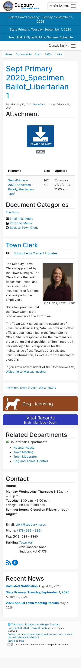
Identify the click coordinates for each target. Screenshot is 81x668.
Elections (12, 212)
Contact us (14, 634)
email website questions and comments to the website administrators (40, 636)
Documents (23, 54)
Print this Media (21, 223)
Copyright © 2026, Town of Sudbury (29, 627)
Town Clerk (39, 104)
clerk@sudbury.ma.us (31, 524)
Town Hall (26, 542)
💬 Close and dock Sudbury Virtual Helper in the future (39, 644)
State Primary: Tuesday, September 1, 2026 (40, 29)
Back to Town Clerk (24, 227)
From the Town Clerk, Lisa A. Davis (31, 388)
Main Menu (59, 6)
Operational (30, 665)
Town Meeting (23, 452)
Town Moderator (25, 456)
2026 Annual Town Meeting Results (32, 603)
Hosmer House (23, 447)
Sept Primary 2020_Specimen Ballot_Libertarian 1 (37, 82)
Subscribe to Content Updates (35, 253)
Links (58, 54)
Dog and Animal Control (30, 461)
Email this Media (21, 218)
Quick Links (59, 45)
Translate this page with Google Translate (34, 624)
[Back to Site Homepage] (21, 6)
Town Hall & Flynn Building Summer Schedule (40, 37)
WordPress (24, 647)
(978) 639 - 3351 (29, 530)
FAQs (48, 54)
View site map (16, 640)
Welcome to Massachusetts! (26, 371)
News (8, 54)
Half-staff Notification (22, 586)
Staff (38, 54)
